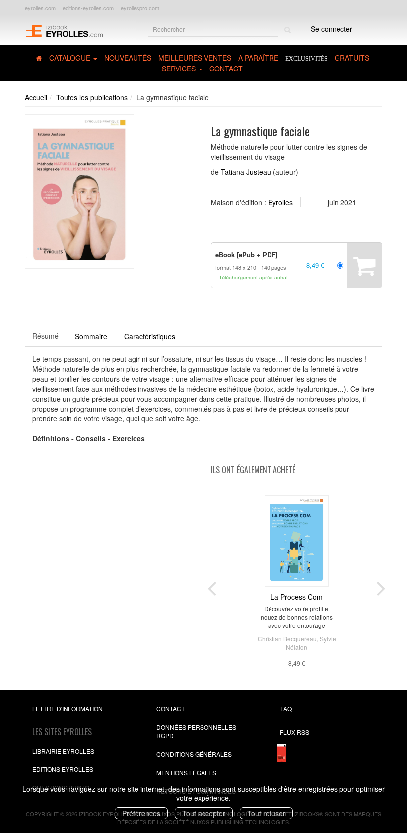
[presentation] (212, 586)
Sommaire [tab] (91, 336)
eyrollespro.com (140, 8)
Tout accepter (203, 813)
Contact (226, 68)
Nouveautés (127, 58)
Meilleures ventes (194, 58)
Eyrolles (280, 202)
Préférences (141, 813)
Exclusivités (306, 58)
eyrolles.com (40, 8)
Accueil (36, 97)
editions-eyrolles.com (88, 8)
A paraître (258, 58)
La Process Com (297, 597)
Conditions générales (194, 754)
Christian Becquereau (287, 638)
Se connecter (331, 29)
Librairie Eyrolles (63, 751)
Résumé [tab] (45, 336)
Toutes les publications (92, 97)
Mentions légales (186, 772)
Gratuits (352, 58)
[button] (79, 191)
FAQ (286, 708)
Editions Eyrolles (62, 769)
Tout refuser (266, 813)
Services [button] (180, 68)
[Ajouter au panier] (364, 265)
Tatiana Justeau (246, 172)
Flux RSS (294, 732)
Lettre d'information (67, 708)
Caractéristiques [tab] (149, 336)
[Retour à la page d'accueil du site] (64, 30)
